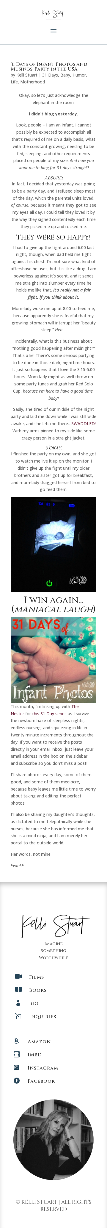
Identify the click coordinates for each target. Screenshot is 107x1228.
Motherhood (32, 82)
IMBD (35, 1055)
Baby (65, 75)
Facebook (41, 1081)
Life (14, 82)
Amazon (39, 1041)
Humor (79, 75)
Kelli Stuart (26, 75)
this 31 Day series (49, 713)
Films (36, 977)
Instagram (43, 1068)
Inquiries (42, 1016)
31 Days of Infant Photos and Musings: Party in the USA (49, 66)
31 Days (50, 75)
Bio (34, 1003)
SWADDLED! (83, 423)
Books (38, 990)
